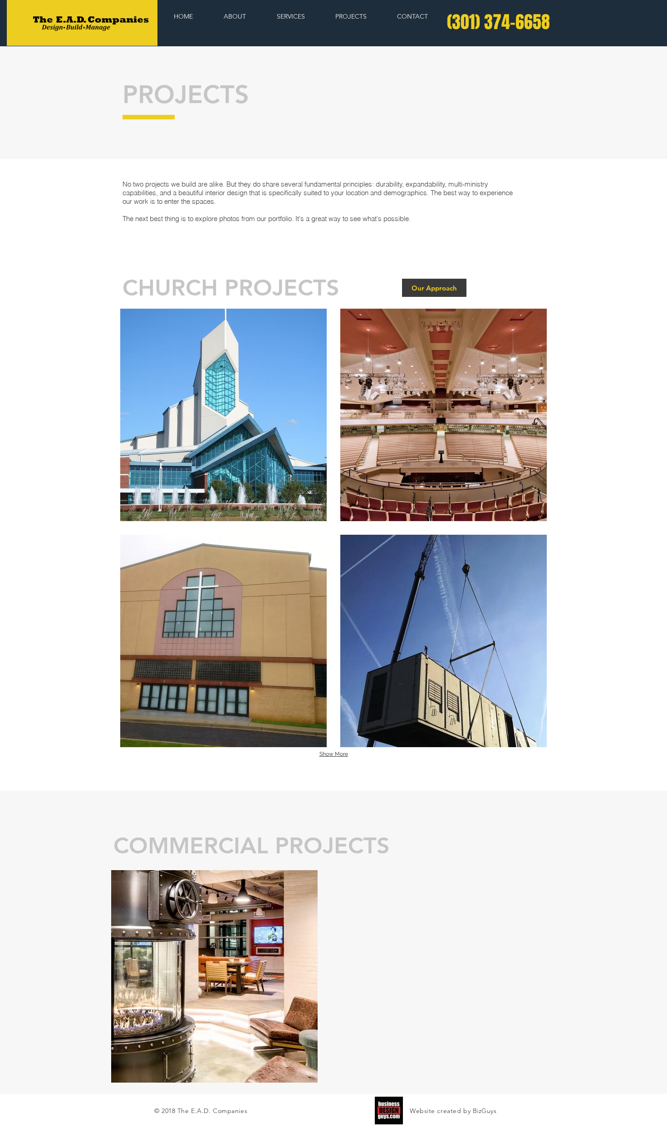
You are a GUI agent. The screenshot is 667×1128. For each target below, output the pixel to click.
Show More (333, 754)
